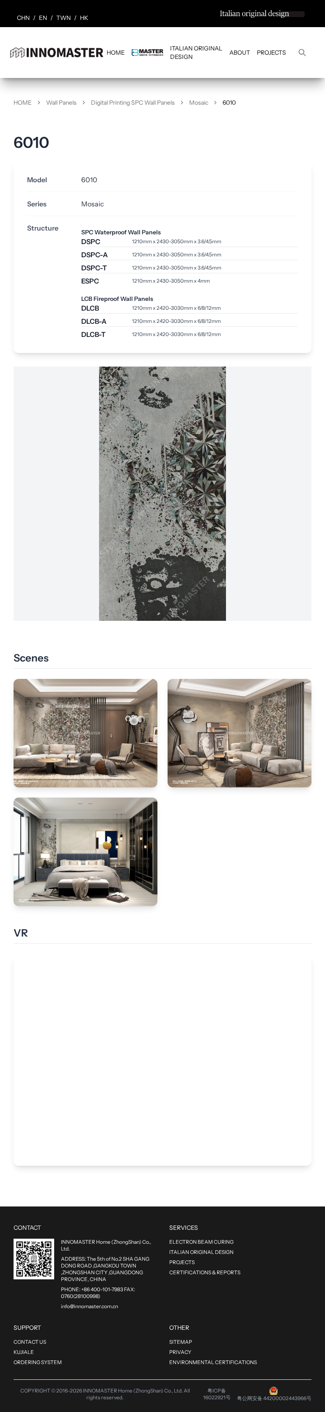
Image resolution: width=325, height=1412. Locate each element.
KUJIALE (24, 1352)
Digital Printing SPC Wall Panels (133, 102)
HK (84, 18)
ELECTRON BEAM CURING (201, 1242)
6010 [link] (229, 102)
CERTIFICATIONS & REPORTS (204, 1272)
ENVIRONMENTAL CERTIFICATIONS (213, 1362)
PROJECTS (271, 52)
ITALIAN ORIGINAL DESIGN (196, 52)
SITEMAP (180, 1342)
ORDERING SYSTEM (38, 1362)
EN (43, 18)
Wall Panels (61, 102)
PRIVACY (180, 1352)
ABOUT (239, 52)
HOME (116, 52)
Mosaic (198, 102)
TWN (63, 18)
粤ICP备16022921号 (217, 1394)
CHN (23, 18)
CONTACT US (30, 1342)
